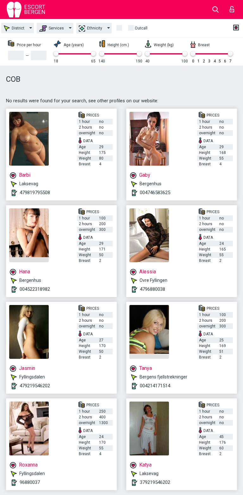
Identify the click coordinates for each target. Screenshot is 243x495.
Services (56, 28)
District (17, 28)
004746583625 (155, 192)
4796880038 (152, 289)
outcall (141, 28)
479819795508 (35, 192)
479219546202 (35, 386)
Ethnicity (94, 28)
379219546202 (155, 482)
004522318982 (35, 289)
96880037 (30, 482)
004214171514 (155, 386)
